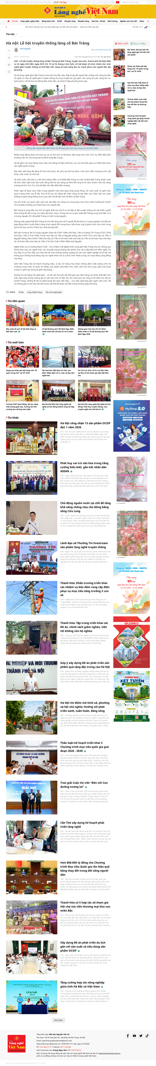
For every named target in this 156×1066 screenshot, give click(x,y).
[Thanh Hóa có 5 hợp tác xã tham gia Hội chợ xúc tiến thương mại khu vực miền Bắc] (31, 917)
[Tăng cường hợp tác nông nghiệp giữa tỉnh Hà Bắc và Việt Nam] (31, 997)
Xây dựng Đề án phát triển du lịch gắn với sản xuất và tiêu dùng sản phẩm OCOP (82, 946)
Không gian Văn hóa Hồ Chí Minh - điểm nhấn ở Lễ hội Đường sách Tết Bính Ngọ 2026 (93, 331)
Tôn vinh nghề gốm (54, 292)
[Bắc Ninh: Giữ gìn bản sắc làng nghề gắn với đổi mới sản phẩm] (119, 54)
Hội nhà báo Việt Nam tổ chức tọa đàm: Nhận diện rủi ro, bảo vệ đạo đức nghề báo (58, 373)
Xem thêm (58, 1020)
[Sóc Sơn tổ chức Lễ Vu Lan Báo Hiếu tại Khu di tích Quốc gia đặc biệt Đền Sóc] (94, 357)
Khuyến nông (83, 21)
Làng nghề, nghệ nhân (29, 21)
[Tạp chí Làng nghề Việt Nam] (16, 1043)
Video (141, 21)
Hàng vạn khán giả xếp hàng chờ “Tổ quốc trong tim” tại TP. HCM (91, 27)
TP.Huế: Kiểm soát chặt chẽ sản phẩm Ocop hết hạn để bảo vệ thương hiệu (137, 103)
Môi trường (112, 21)
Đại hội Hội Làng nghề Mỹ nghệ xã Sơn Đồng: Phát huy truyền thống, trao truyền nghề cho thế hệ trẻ (94, 406)
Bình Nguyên (25, 49)
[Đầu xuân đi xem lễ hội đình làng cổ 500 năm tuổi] (22, 315)
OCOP (59, 21)
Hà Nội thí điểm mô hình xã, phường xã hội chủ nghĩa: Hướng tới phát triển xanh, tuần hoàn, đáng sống (84, 707)
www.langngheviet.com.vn (109, 1053)
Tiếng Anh (117, 2)
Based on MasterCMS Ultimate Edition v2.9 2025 (25, 1063)
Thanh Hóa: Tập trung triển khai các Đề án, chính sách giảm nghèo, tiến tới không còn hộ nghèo (84, 627)
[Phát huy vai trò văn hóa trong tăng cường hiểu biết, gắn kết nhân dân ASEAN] (31, 478)
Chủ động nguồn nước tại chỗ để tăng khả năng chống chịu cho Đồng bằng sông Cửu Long (85, 507)
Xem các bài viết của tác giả (101, 50)
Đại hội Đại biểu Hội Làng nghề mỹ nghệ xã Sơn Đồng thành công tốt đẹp (58, 405)
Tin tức (15, 21)
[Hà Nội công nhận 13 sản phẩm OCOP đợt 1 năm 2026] (31, 438)
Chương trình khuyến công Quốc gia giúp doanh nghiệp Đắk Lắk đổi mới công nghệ (138, 120)
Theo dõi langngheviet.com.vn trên (87, 57)
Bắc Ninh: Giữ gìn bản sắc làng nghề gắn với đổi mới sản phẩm (36, 27)
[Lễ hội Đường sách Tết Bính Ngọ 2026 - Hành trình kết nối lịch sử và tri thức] (58, 315)
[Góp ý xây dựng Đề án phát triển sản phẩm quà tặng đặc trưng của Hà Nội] (31, 678)
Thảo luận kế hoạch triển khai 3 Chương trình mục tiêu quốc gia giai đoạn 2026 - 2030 (84, 747)
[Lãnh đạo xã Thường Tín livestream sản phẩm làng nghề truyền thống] (31, 558)
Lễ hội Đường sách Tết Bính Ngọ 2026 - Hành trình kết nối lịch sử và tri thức (58, 330)
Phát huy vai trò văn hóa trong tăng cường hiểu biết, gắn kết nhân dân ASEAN (84, 467)
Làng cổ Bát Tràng (34, 292)
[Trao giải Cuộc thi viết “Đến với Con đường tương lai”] (31, 797)
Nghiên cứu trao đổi (128, 21)
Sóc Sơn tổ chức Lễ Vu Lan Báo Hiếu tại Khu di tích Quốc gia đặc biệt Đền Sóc (93, 373)
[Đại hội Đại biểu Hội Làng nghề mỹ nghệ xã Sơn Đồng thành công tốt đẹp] (58, 390)
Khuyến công (69, 21)
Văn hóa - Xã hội (98, 21)
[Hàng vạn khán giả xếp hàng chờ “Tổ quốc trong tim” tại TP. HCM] (22, 357)
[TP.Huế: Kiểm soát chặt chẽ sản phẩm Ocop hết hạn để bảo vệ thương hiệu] (119, 104)
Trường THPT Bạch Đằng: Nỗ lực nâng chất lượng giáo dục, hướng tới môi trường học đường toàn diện (22, 406)
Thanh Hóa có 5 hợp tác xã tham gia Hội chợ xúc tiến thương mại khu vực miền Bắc (85, 906)
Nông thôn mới (48, 21)
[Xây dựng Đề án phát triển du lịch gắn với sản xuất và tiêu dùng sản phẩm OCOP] (31, 957)
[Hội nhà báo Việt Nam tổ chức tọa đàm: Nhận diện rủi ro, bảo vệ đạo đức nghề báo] (58, 357)
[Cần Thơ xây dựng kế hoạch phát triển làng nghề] (31, 837)
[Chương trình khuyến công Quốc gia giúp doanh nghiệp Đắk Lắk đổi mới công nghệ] (119, 121)
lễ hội (21, 292)
